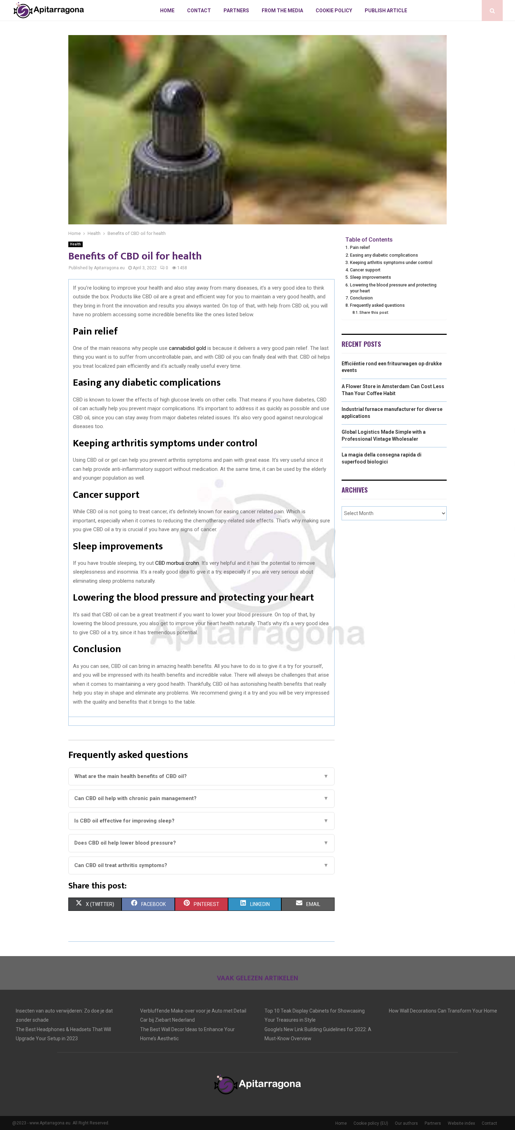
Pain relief (360, 247)
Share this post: (374, 312)
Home (167, 10)
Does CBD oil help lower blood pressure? (201, 843)
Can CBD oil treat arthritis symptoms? (201, 865)
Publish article (386, 10)
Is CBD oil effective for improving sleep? (201, 821)
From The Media (282, 10)
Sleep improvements (370, 277)
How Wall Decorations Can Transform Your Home (443, 1011)
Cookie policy (334, 10)
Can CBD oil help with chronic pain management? (201, 798)
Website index (461, 1123)
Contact (199, 10)
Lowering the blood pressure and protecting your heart (393, 288)
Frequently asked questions (377, 305)
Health (75, 244)
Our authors (406, 1123)
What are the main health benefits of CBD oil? (201, 776)
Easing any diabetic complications (384, 255)
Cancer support (365, 269)
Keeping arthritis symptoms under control (391, 262)
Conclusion (361, 297)
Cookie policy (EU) (370, 1123)
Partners (236, 10)
